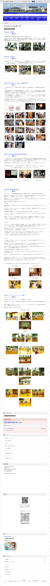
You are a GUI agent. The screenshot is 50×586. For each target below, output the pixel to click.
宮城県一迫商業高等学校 (10, 1)
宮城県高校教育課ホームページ (10, 536)
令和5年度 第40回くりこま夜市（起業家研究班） (16, 83)
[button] (11, 18)
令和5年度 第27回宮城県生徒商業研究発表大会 (16, 154)
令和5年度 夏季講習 (9, 32)
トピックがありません (9, 428)
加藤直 (15, 33)
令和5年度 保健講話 (9, 56)
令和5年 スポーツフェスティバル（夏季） (14, 295)
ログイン (45, 1)
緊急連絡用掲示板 (11, 422)
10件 (12, 29)
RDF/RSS (20, 422)
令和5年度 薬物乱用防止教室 (11, 189)
